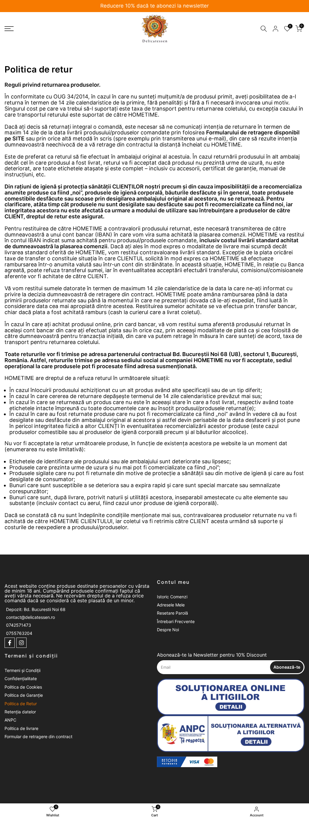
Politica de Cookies (23, 687)
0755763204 (19, 633)
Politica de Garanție (24, 695)
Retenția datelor (20, 711)
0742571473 (18, 625)
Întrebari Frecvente (176, 621)
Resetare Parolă (172, 613)
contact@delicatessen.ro (30, 617)
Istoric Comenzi (172, 596)
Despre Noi (168, 629)
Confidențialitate (21, 678)
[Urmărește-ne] (10, 643)
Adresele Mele (171, 604)
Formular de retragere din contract (38, 736)
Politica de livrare (21, 728)
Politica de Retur (21, 703)
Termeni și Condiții (22, 670)
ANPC (10, 719)
